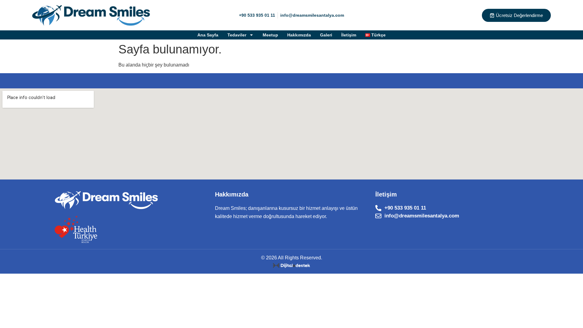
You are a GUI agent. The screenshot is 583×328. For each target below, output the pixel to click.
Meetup (270, 34)
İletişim (348, 34)
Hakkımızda (299, 34)
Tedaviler (236, 34)
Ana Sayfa (207, 34)
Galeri (326, 34)
